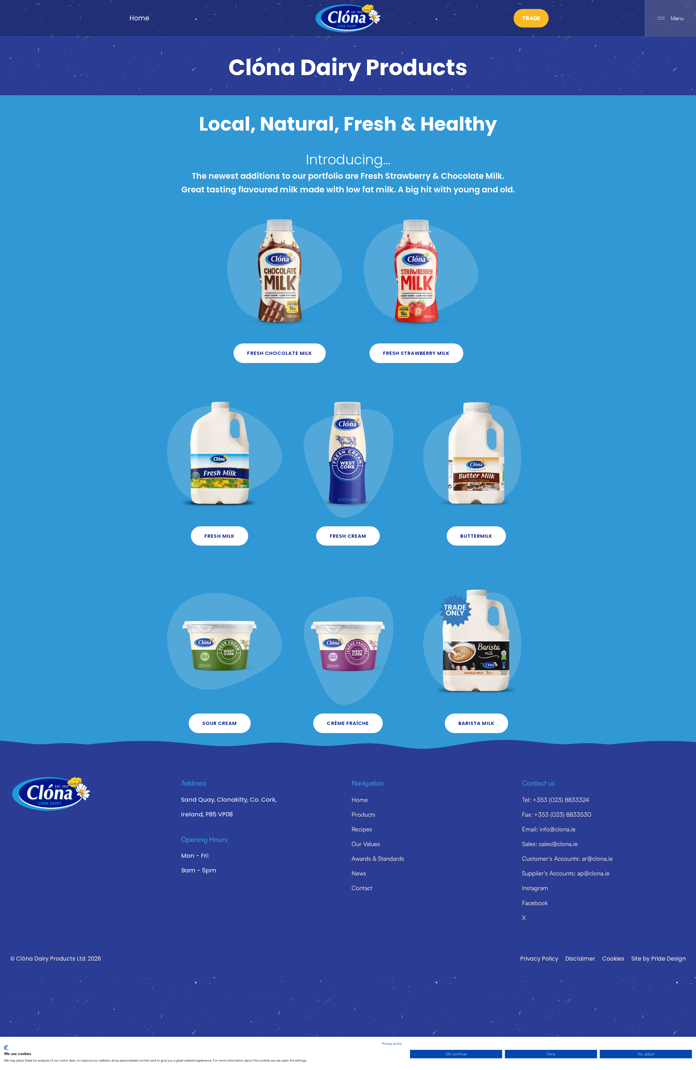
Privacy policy (392, 1043)
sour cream (219, 723)
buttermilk (476, 536)
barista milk (476, 723)
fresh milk (219, 536)
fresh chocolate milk (279, 353)
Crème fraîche (348, 723)
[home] (348, 18)
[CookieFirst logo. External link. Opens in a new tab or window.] (6, 1047)
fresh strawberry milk (416, 353)
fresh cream (348, 536)
